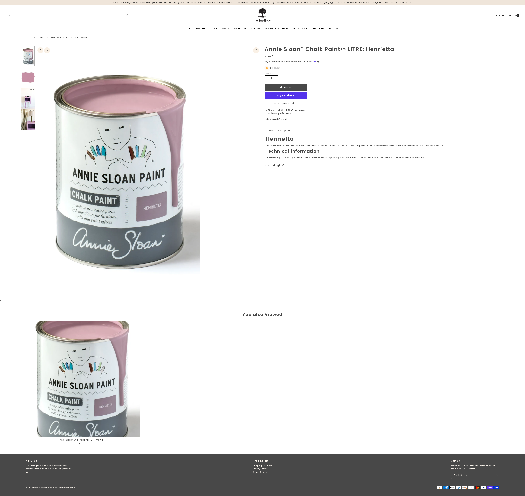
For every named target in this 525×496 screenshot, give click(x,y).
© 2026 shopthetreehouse (39, 487)
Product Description (278, 130)
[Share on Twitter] (279, 165)
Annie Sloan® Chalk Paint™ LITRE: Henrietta (81, 439)
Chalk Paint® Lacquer (414, 157)
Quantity (269, 73)
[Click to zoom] (256, 50)
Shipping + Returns (262, 465)
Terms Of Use (260, 471)
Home (28, 37)
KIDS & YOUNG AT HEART (275, 28)
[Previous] (40, 50)
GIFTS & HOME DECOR (198, 28)
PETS (295, 28)
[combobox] (68, 15)
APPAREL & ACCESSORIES (245, 28)
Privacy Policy (259, 468)
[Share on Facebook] (274, 165)
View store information (277, 119)
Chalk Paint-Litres (40, 37)
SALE (304, 28)
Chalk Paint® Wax (374, 157)
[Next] (47, 50)
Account (500, 15)
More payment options (285, 103)
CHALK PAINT (221, 28)
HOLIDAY (333, 28)
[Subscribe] (495, 475)
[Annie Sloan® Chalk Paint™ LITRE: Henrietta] (81, 379)
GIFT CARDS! (318, 28)
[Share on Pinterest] (283, 165)
